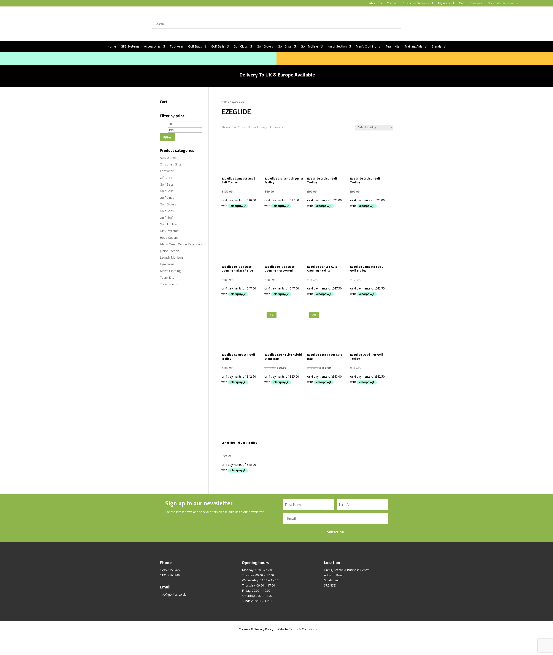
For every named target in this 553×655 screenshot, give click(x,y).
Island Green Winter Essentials (181, 244)
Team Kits (392, 46)
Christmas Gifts (170, 164)
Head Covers (169, 237)
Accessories (152, 46)
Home (111, 46)
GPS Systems (130, 46)
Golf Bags (195, 46)
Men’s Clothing (366, 46)
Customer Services (416, 3)
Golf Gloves (265, 46)
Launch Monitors (172, 257)
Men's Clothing (170, 271)
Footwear (176, 46)
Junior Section (337, 46)
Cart (462, 3)
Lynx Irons (167, 264)
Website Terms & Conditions (297, 629)
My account (446, 3)
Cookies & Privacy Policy (256, 629)
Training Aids (413, 46)
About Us (375, 3)
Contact (392, 3)
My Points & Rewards (503, 3)
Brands (436, 46)
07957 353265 (170, 570)
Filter (167, 137)
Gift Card (166, 178)
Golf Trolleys (309, 46)
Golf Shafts (167, 218)
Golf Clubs (241, 46)
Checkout (476, 3)
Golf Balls (217, 46)
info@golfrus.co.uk (173, 594)
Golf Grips (285, 46)
